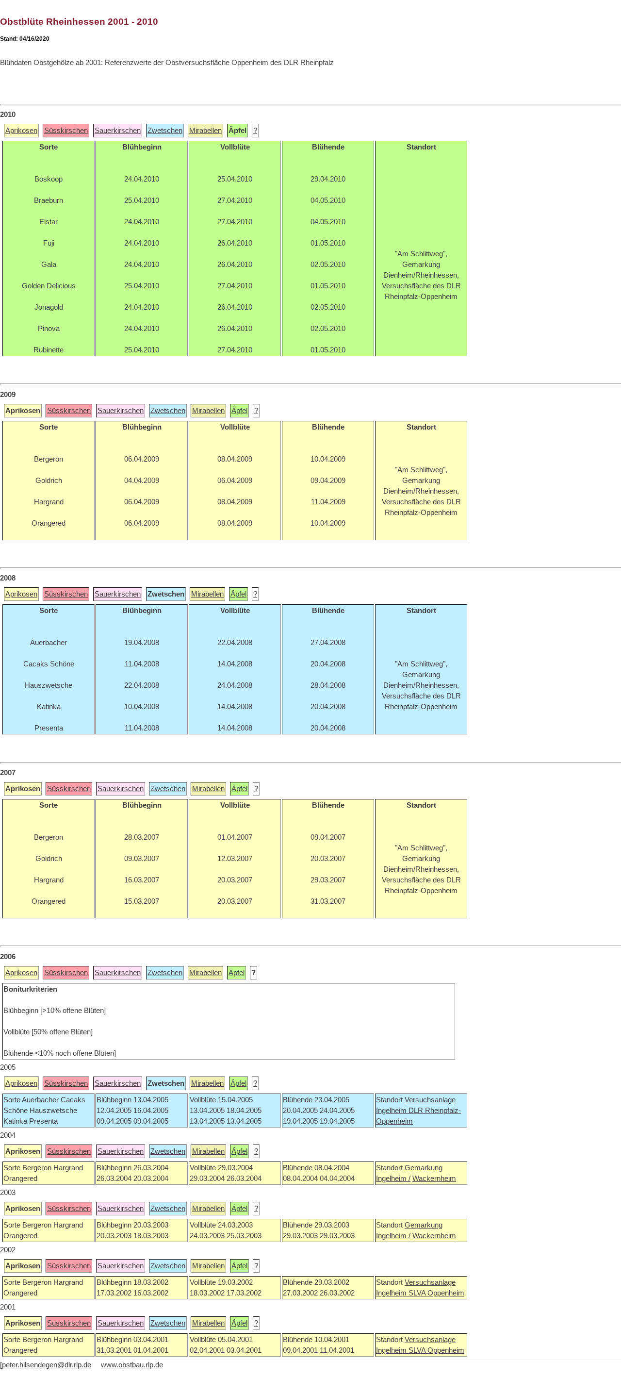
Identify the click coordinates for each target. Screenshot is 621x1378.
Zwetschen (164, 130)
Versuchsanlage (430, 1100)
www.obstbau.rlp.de (132, 1365)
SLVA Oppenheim (436, 1293)
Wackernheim (434, 1178)
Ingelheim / (393, 1178)
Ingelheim (392, 1110)
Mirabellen (205, 130)
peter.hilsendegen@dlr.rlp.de (46, 1365)
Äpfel (239, 411)
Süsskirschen (66, 130)
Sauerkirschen (118, 130)
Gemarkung (423, 1168)
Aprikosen (21, 130)
